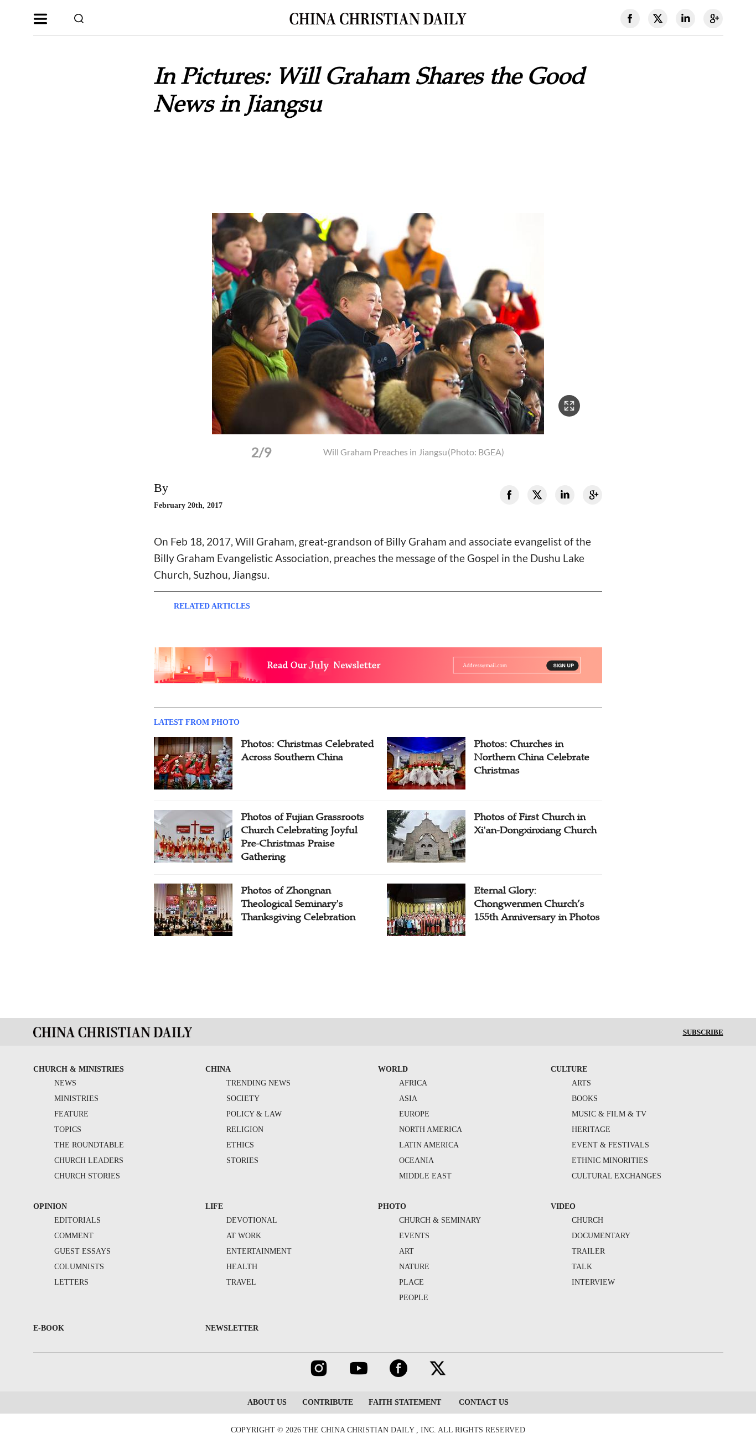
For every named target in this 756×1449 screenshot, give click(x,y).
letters (71, 1282)
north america (430, 1129)
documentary (601, 1236)
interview (593, 1282)
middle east (425, 1176)
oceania (416, 1160)
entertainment (259, 1251)
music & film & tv (609, 1114)
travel (241, 1282)
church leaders (88, 1160)
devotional (251, 1220)
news (65, 1083)
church (587, 1220)
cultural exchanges (616, 1176)
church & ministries (78, 1069)
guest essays (82, 1251)
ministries (76, 1098)
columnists (79, 1267)
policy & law (254, 1114)
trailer (588, 1251)
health (241, 1267)
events (414, 1236)
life (214, 1206)
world (393, 1069)
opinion (50, 1206)
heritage (591, 1129)
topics (67, 1129)
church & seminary (440, 1220)
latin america (429, 1145)
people (413, 1298)
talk (582, 1267)
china (218, 1069)
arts (581, 1083)
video (563, 1206)
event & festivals (610, 1145)
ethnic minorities (610, 1160)
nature (414, 1267)
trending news (258, 1083)
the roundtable (89, 1145)
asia (408, 1098)
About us (267, 1402)
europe (414, 1114)
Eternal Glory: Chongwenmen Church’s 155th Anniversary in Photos (537, 903)
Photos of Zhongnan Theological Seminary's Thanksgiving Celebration (298, 903)
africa (413, 1083)
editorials (77, 1220)
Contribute (327, 1402)
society (243, 1098)
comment (74, 1236)
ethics (240, 1145)
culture (569, 1069)
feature (71, 1114)
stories (242, 1160)
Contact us (483, 1402)
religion (244, 1129)
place (411, 1282)
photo (392, 1206)
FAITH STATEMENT (405, 1402)
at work (243, 1236)
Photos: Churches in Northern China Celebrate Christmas (531, 757)
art (406, 1251)
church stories (87, 1176)
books (585, 1098)
